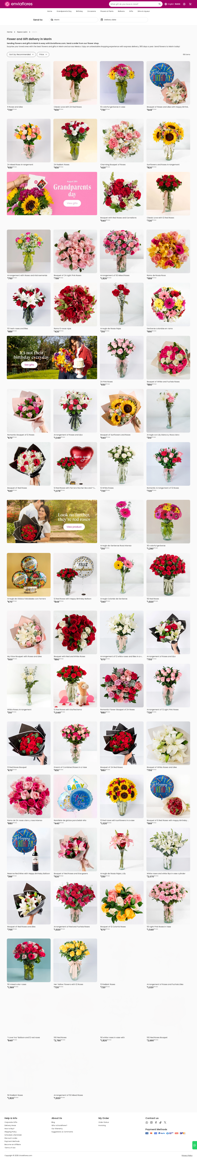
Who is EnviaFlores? (59, 1125)
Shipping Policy (11, 1132)
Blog (53, 1122)
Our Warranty (57, 1128)
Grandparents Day (64, 11)
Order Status (103, 1122)
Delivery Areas (10, 1125)
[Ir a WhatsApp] (194, 1145)
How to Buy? (9, 1128)
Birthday (79, 11)
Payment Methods (12, 1141)
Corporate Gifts (11, 1122)
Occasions (91, 11)
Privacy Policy (187, 1155)
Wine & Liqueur (144, 11)
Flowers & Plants (106, 11)
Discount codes (11, 1138)
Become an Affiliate (13, 1144)
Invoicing (102, 1125)
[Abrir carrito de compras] (190, 4)
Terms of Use (10, 1148)
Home (49, 11)
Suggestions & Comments (62, 1132)
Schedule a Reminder (13, 1135)
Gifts (131, 11)
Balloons (121, 11)
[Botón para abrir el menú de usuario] (184, 4)
